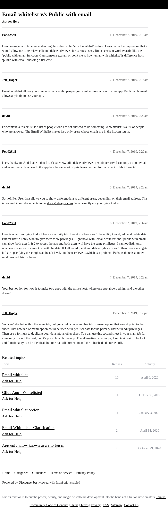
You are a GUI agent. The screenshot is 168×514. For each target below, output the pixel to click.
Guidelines (39, 473)
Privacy (96, 505)
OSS (106, 505)
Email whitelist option (20, 410)
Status (74, 505)
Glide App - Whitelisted (22, 392)
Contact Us (131, 505)
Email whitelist (15, 374)
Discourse (25, 482)
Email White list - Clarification (28, 427)
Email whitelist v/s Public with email (46, 14)
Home (6, 473)
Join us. (161, 497)
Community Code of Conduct (49, 505)
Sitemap (116, 505)
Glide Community (13, 4)
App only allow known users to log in (33, 445)
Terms (85, 505)
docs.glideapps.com (60, 203)
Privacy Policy (85, 473)
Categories (21, 473)
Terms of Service (61, 473)
